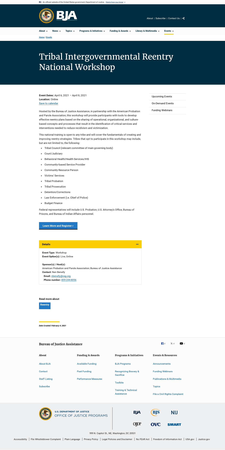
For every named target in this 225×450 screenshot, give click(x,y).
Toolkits (119, 382)
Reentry (44, 304)
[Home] (66, 16)
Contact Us (174, 18)
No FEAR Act (142, 439)
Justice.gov (204, 439)
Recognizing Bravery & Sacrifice (127, 373)
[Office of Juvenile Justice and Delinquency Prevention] (137, 427)
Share (186, 20)
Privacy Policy (91, 439)
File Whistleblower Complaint (46, 439)
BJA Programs (123, 363)
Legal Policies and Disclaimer (117, 439)
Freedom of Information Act (167, 439)
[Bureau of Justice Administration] (137, 414)
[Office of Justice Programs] (46, 15)
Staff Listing (45, 378)
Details (46, 244)
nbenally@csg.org (61, 276)
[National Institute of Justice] (174, 414)
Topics (156, 386)
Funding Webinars (162, 371)
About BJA (45, 363)
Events (49, 37)
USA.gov (190, 439)
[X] (173, 345)
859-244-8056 (68, 279)
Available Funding (86, 363)
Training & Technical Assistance (126, 392)
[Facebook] (164, 345)
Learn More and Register (57, 225)
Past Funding (84, 371)
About (150, 18)
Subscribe (161, 18)
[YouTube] (183, 345)
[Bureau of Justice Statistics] (156, 416)
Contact (43, 371)
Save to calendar (48, 103)
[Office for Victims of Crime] (156, 426)
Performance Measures (89, 378)
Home (41, 37)
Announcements (162, 363)
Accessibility (20, 439)
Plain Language (72, 439)
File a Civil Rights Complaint (168, 394)
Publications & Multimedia (167, 378)
